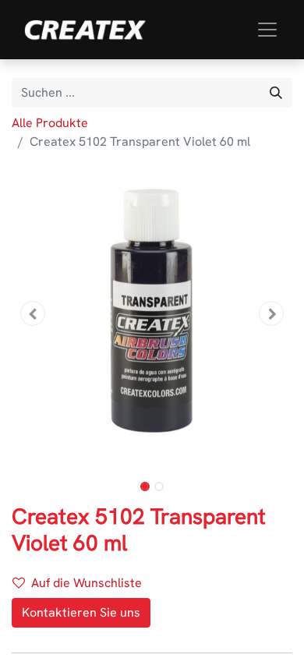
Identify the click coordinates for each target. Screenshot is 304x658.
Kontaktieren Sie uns (81, 612)
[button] (33, 313)
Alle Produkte (50, 123)
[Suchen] (276, 93)
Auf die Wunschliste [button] (86, 583)
